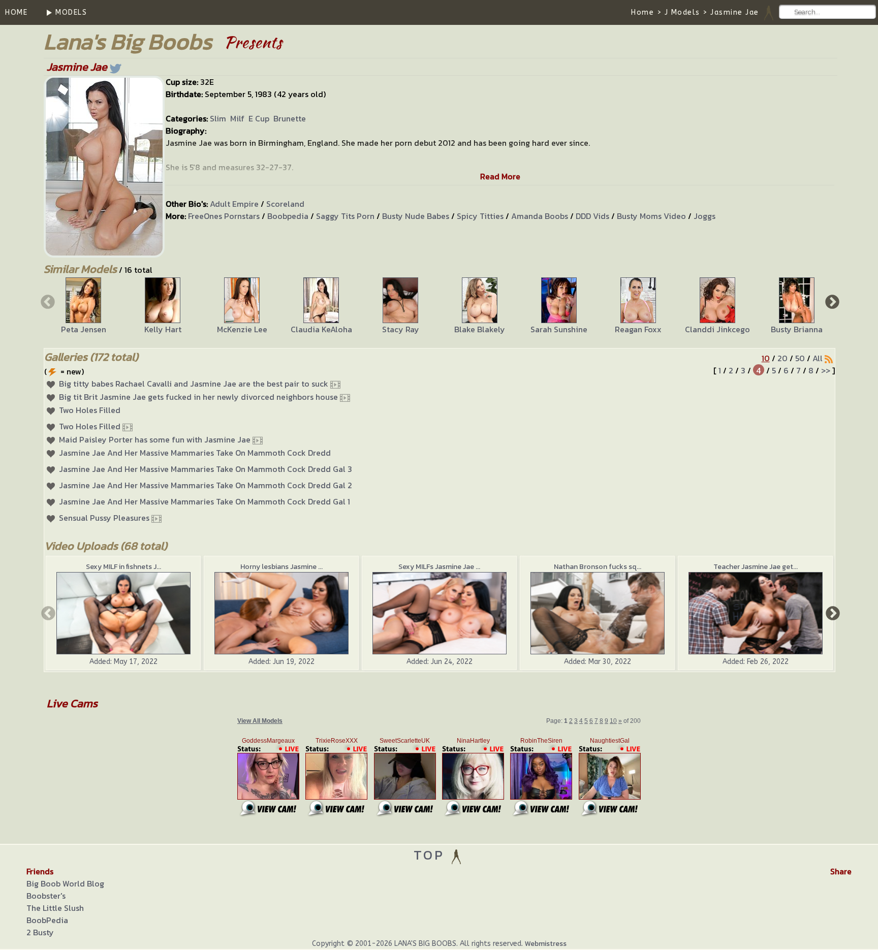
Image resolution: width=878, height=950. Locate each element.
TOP (432, 855)
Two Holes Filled (89, 410)
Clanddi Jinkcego (717, 329)
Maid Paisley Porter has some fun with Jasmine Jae (154, 439)
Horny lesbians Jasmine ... (281, 566)
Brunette (289, 118)
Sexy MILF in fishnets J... (123, 566)
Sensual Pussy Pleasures (104, 518)
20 (782, 358)
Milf (237, 118)
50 (800, 358)
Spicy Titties (480, 216)
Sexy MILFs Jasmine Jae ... (439, 566)
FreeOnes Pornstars (224, 216)
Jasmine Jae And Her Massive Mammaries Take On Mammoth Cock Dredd (195, 453)
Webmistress (546, 943)
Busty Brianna (797, 329)
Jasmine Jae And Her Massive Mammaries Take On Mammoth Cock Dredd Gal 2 (205, 485)
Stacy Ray (400, 329)
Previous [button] (47, 301)
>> (825, 370)
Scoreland (285, 204)
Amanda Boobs (539, 216)
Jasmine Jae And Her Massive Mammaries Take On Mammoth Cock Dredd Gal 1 (204, 501)
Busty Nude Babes (415, 216)
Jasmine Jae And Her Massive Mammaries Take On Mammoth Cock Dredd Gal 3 (205, 469)
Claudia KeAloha (321, 329)
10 (766, 358)
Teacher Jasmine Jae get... (755, 566)
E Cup (258, 118)
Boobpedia (287, 216)
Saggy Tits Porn (345, 216)
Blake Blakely (479, 329)
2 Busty (40, 932)
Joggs (704, 216)
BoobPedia (47, 920)
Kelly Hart (162, 329)
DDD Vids (592, 216)
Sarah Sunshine (558, 329)
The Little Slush (55, 908)
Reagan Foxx (638, 329)
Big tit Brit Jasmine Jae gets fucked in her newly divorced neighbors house (198, 397)
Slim (218, 118)
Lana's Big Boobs (128, 41)
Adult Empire (234, 204)
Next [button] (831, 301)
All (817, 358)
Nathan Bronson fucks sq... (597, 566)
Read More (500, 176)
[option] (83, 306)
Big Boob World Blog (65, 883)
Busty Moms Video (651, 216)
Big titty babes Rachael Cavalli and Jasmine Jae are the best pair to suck (193, 383)
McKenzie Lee (242, 329)
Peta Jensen (83, 329)
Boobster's (46, 896)
